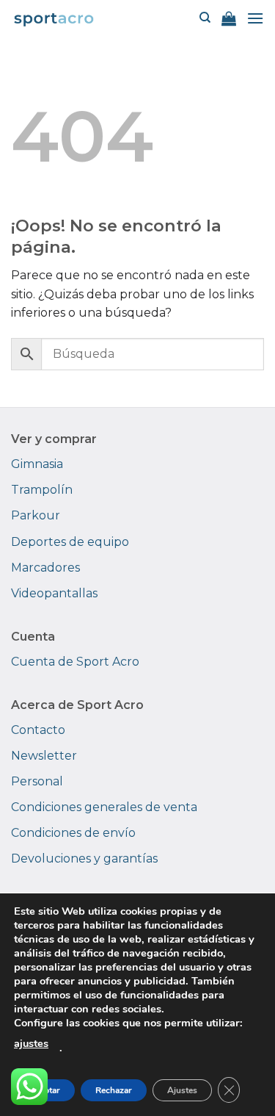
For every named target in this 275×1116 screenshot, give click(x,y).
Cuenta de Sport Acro (75, 662)
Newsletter (44, 756)
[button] (228, 18)
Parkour (35, 515)
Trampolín (42, 490)
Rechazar (113, 1090)
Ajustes (182, 1090)
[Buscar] (204, 18)
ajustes (31, 1043)
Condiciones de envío (73, 833)
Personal (37, 781)
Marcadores (45, 568)
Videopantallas (54, 593)
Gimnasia (37, 464)
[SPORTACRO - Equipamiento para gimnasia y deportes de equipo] (54, 18)
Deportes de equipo (70, 542)
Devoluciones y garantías (84, 858)
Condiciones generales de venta (104, 807)
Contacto (38, 730)
